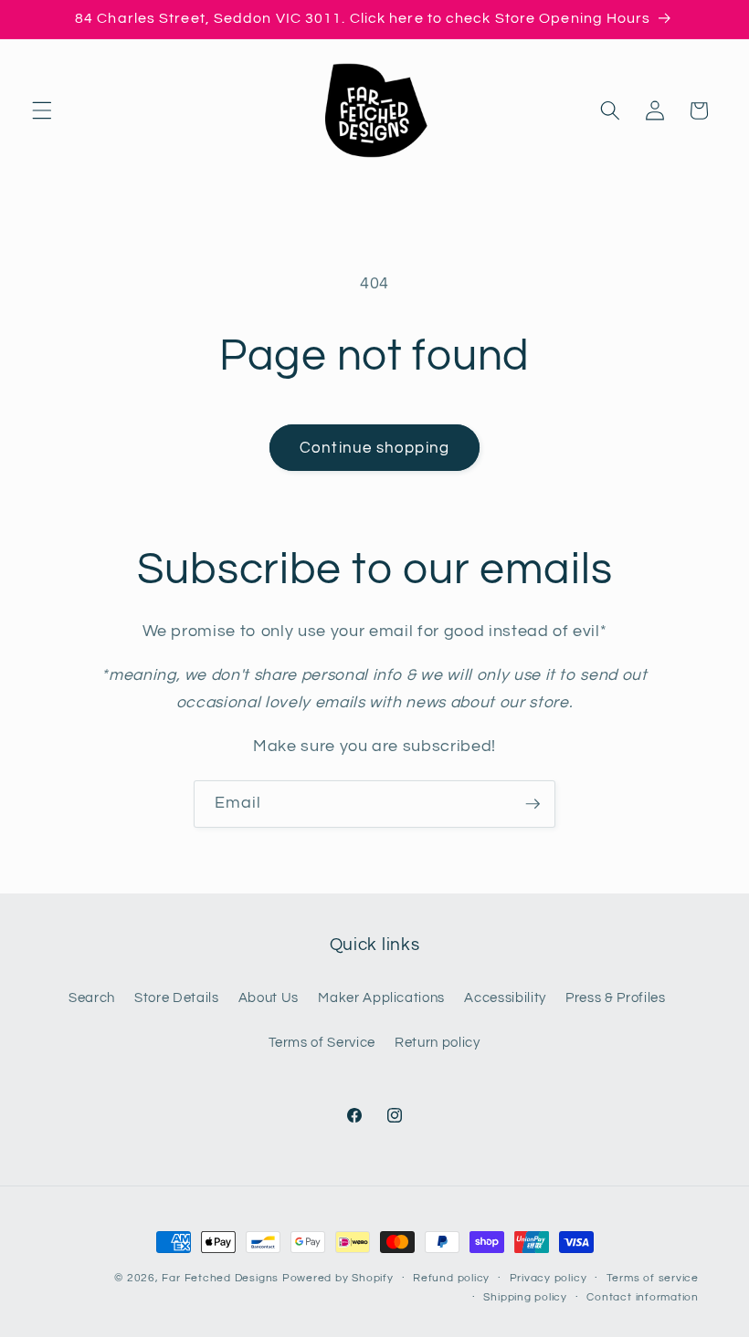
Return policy (437, 1042)
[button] (42, 110)
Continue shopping (374, 447)
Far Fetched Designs (220, 1278)
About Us (268, 997)
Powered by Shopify (338, 1278)
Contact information (642, 1297)
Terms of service (653, 1278)
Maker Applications (381, 997)
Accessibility (505, 997)
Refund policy (451, 1278)
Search (92, 997)
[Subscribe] (532, 804)
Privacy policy (548, 1278)
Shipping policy (525, 1297)
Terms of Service (322, 1042)
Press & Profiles (615, 997)
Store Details (176, 997)
